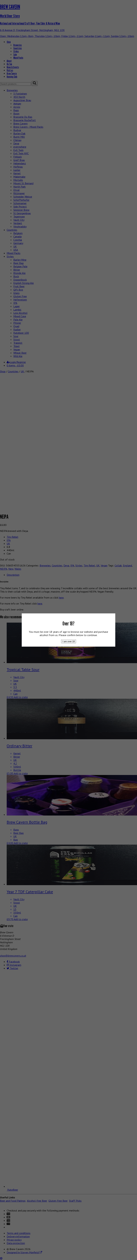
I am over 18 (68, 641)
